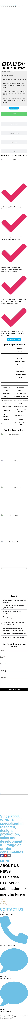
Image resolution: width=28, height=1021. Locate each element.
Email (2, 657)
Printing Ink (11, 5)
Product (6, 5)
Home (2, 5)
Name (2, 650)
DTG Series (9, 883)
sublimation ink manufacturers (7, 905)
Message (3, 677)
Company (3, 671)
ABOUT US (9, 866)
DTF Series (9, 877)
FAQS (14, 151)
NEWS (5, 871)
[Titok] (9, 855)
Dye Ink (16, 5)
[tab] (14, 114)
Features (14, 113)
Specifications (14, 124)
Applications (14, 142)
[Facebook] (2, 855)
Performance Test (14, 133)
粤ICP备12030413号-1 (7, 1018)
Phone (2, 664)
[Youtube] (5, 855)
